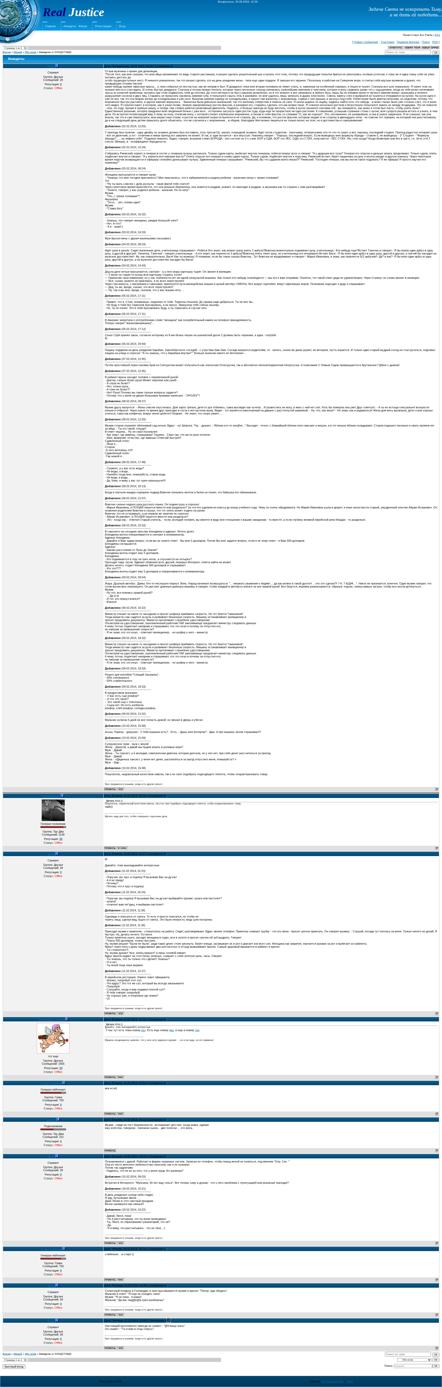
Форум (7, 52)
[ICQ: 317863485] (120, 789)
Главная (50, 26)
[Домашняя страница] (120, 1077)
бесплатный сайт (332, 1381)
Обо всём (30, 52)
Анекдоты (45, 52)
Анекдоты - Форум (75, 26)
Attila (52, 66)
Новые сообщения (366, 42)
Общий (18, 52)
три (197, 1030)
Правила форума (408, 42)
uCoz (350, 1381)
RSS (437, 35)
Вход (122, 26)
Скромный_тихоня (51, 1019)
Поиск (426, 42)
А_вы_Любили (51, 1083)
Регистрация (103, 26)
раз (143, 1030)
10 (168, 1320)
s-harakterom (51, 795)
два (171, 1030)
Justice (51, 1119)
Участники (387, 42)
